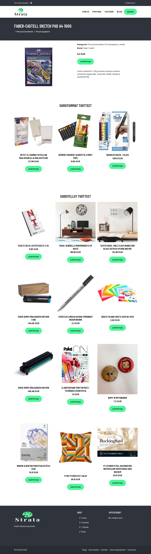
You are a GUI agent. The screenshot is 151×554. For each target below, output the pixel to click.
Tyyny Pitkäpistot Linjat (75, 476)
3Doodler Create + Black (117, 154)
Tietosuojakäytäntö (117, 550)
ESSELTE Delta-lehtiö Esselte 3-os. (33, 245)
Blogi (119, 12)
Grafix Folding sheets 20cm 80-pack (117, 316)
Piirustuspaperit (43, 31)
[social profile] (31, 3)
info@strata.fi (130, 3)
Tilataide (109, 12)
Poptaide (96, 12)
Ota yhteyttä (93, 550)
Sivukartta (131, 550)
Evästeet (104, 550)
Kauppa (130, 12)
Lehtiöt (122, 44)
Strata (85, 12)
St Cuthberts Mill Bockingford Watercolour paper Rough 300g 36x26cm (117, 468)
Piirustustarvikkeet (25, 31)
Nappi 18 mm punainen (117, 397)
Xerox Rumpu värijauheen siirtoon (33, 387)
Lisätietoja (85, 61)
